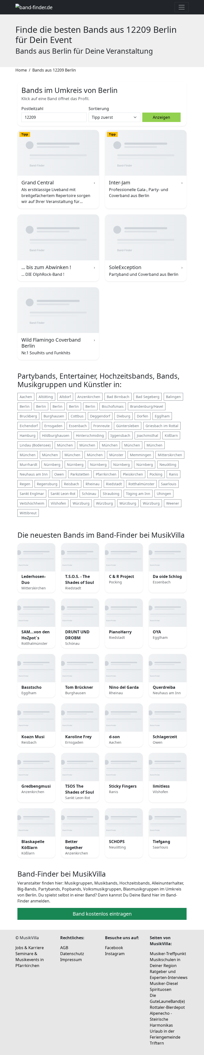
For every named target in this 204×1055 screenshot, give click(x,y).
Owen (59, 474)
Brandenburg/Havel (146, 406)
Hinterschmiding (90, 435)
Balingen (173, 396)
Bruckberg (28, 416)
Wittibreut (28, 513)
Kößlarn (171, 435)
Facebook (114, 947)
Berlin (25, 406)
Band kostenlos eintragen (102, 913)
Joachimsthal (147, 435)
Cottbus (77, 416)
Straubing (111, 493)
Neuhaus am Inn (34, 474)
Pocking (156, 474)
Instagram (115, 953)
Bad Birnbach (118, 396)
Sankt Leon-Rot (63, 493)
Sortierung (99, 108)
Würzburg (81, 503)
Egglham (162, 416)
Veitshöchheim (32, 503)
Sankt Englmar (32, 493)
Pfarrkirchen (106, 474)
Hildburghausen (55, 435)
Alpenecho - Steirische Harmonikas (161, 1019)
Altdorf (65, 396)
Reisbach (71, 484)
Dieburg (123, 416)
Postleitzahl (32, 108)
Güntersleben (127, 425)
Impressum (71, 959)
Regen (25, 484)
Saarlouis (168, 484)
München (65, 445)
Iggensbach (120, 435)
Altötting (46, 396)
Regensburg (47, 484)
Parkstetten (79, 474)
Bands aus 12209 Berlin (54, 70)
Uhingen (164, 493)
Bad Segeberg (147, 396)
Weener (172, 503)
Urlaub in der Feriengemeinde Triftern (165, 1037)
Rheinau (93, 484)
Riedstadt (114, 484)
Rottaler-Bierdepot (167, 1007)
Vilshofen (58, 503)
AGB (64, 947)
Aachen (26, 396)
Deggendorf (100, 416)
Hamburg (28, 435)
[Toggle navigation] (182, 7)
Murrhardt (28, 464)
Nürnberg (52, 464)
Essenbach (78, 425)
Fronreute (101, 425)
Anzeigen (161, 117)
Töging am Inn (138, 493)
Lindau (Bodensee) (35, 445)
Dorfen (142, 416)
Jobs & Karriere (29, 947)
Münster (116, 454)
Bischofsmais (113, 406)
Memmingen (140, 454)
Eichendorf (29, 425)
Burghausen (54, 416)
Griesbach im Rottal (162, 425)
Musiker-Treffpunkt (168, 953)
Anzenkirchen (88, 396)
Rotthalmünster (141, 484)
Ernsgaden (53, 425)
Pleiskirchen (133, 474)
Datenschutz (72, 953)
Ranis (173, 474)
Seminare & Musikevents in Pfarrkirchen (29, 959)
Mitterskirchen (170, 454)
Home (21, 70)
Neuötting (167, 464)
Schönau (89, 493)
